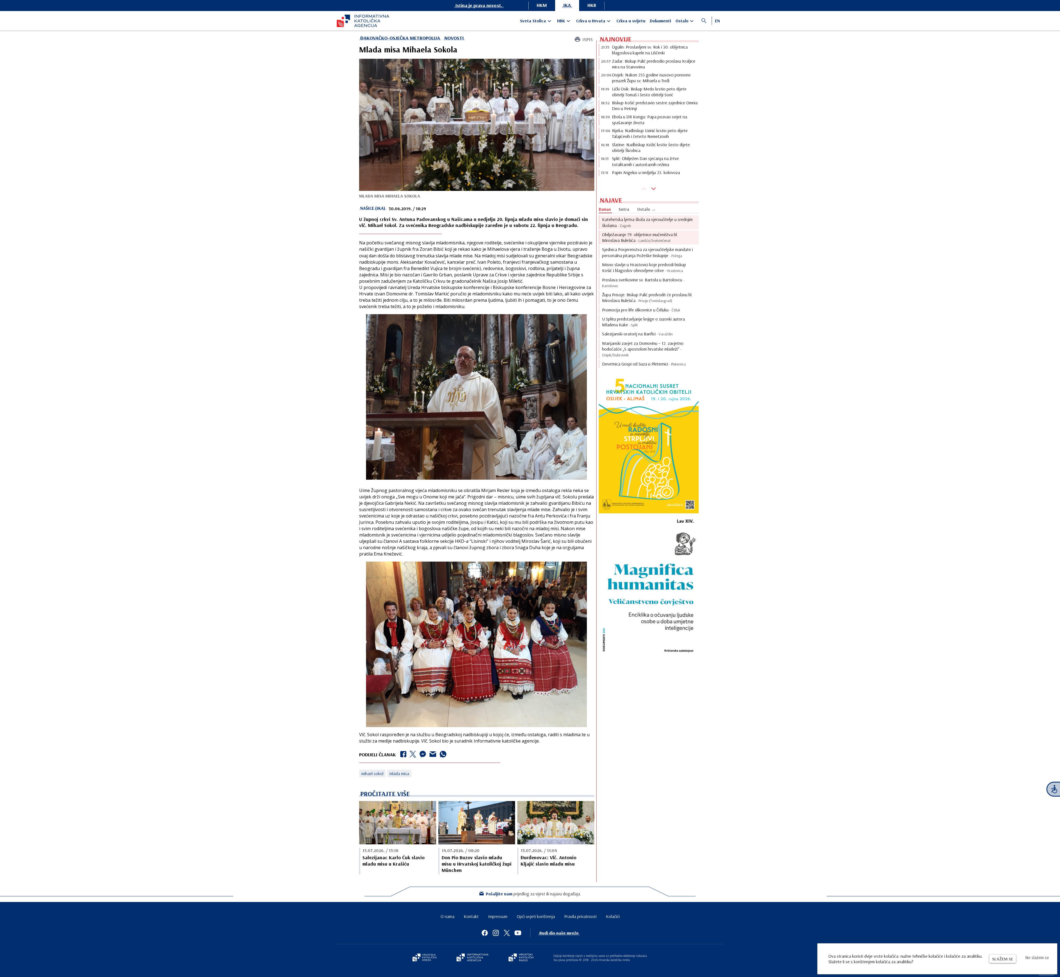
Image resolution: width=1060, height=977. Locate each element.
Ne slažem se (1037, 957)
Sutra (624, 209)
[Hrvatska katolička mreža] (424, 958)
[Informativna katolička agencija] (473, 958)
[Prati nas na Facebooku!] (484, 933)
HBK (561, 20)
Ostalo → (646, 209)
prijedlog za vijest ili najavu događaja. (533, 893)
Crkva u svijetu (630, 20)
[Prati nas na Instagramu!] (495, 933)
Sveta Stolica (533, 20)
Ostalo (681, 20)
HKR (591, 5)
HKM (542, 5)
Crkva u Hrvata (590, 20)
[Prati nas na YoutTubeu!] (518, 933)
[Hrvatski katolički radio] (521, 958)
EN (717, 20)
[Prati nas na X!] (507, 933)
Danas (605, 209)
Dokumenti (660, 20)
